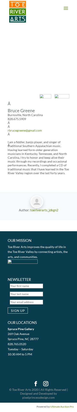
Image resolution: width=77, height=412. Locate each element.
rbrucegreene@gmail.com (25, 130)
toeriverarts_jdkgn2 (44, 210)
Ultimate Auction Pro (62, 406)
